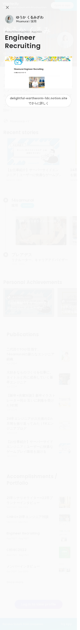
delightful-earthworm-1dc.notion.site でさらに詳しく (38, 100)
